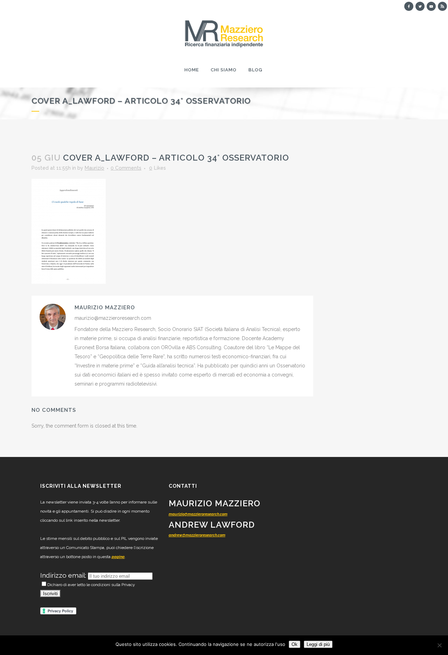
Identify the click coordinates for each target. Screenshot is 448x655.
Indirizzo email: (64, 575)
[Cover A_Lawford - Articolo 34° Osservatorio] (68, 231)
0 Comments (126, 168)
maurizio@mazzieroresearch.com (198, 514)
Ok (295, 644)
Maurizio (94, 168)
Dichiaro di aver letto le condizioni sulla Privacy (91, 584)
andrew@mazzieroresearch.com (197, 535)
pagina (118, 557)
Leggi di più (318, 644)
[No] (439, 645)
